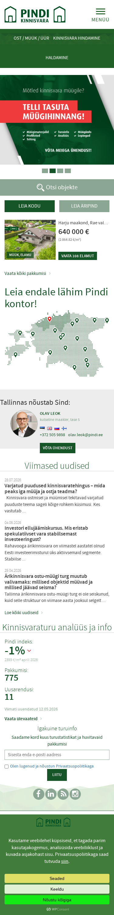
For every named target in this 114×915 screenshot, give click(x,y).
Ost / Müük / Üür (31, 38)
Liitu (57, 774)
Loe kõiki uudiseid (21, 613)
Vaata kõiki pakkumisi (25, 273)
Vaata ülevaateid (21, 719)
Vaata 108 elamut (77, 255)
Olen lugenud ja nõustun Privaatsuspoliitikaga (52, 766)
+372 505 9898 (52, 434)
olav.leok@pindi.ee (85, 434)
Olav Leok (50, 413)
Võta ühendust (57, 447)
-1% (15, 650)
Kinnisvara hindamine (76, 38)
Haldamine (57, 58)
